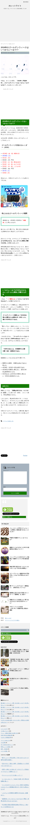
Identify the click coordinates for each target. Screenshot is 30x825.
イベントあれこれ (8, 421)
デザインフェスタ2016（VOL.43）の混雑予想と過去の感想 (19, 608)
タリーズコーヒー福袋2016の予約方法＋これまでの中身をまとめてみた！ (19, 575)
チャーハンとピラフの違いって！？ (12, 775)
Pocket (25, 455)
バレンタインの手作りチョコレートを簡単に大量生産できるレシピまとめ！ (19, 530)
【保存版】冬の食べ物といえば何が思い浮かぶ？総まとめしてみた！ (19, 661)
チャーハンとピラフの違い (12, 620)
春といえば (8, 618)
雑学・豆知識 (4, 749)
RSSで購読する (7, 633)
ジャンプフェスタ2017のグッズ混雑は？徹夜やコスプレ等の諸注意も (19, 558)
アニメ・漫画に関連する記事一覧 (9, 733)
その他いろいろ (5, 731)
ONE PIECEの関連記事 (6, 735)
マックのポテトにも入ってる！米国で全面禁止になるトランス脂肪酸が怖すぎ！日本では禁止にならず (15, 787)
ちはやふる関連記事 (6, 737)
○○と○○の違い (4, 751)
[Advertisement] (15, 26)
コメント (5, 470)
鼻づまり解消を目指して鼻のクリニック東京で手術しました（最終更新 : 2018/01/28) (19, 651)
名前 (4, 487)
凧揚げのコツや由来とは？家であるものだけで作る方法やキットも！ (19, 601)
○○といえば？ (4, 729)
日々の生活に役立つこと (7, 744)
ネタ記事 (3, 742)
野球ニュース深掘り (6, 746)
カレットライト (15, 6)
